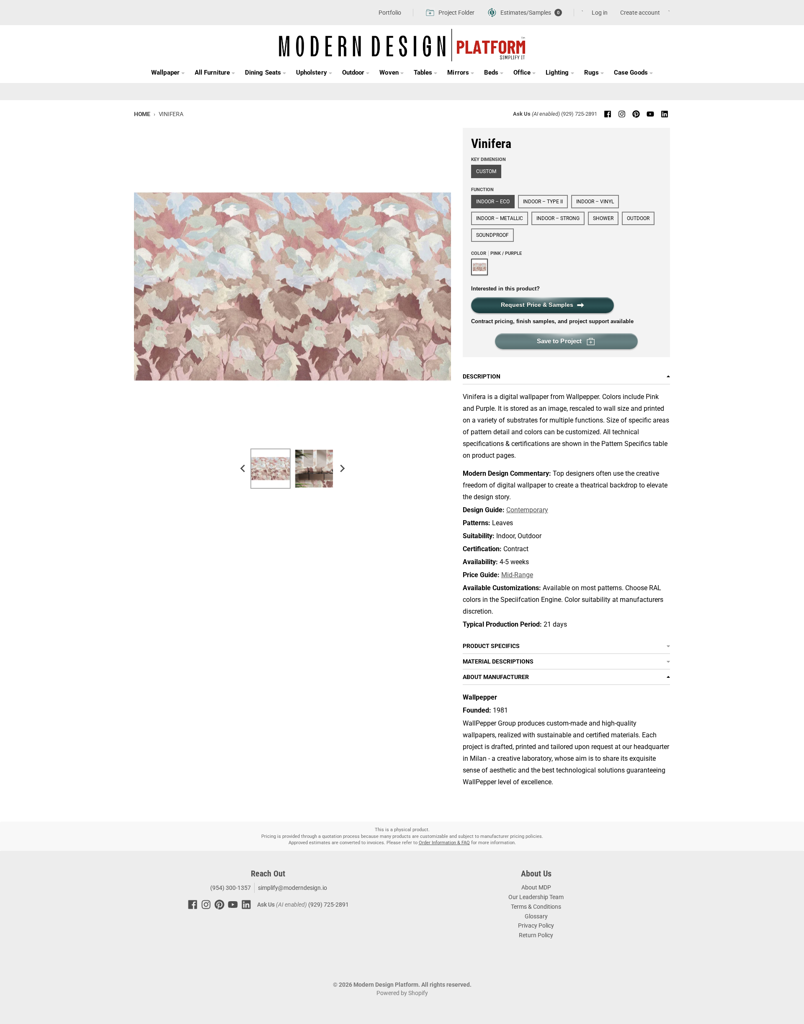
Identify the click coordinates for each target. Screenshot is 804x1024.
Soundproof (492, 235)
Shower (603, 218)
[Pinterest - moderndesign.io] (636, 114)
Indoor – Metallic (499, 218)
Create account (640, 12)
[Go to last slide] (243, 468)
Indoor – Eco (493, 202)
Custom (486, 171)
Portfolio (390, 12)
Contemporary (527, 510)
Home (142, 114)
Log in (600, 12)
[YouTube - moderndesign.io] (650, 114)
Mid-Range (517, 575)
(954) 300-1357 (230, 887)
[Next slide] (342, 468)
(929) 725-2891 (579, 114)
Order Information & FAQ (444, 842)
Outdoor (638, 218)
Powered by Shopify (402, 993)
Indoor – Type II (543, 202)
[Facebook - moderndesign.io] (607, 114)
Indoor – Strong (558, 218)
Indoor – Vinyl (595, 202)
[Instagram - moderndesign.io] (621, 114)
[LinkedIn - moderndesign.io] (664, 114)
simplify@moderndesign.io (292, 887)
